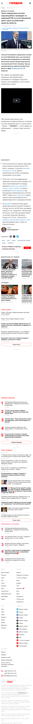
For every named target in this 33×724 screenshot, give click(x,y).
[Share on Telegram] (17, 236)
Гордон (3, 7)
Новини (3, 569)
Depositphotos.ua (22, 692)
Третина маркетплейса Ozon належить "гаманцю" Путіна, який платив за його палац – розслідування (19, 482)
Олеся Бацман (23, 629)
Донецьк (3, 617)
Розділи (18, 569)
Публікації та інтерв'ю (22, 575)
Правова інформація (6, 660)
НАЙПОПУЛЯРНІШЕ (8, 398)
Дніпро (3, 622)
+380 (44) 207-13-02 (10, 673)
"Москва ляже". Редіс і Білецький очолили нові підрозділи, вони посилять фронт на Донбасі (18, 420)
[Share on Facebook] (11, 236)
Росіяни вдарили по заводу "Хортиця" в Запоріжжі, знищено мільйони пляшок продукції (13, 475)
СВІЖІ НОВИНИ (6, 450)
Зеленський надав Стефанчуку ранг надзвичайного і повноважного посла (16, 427)
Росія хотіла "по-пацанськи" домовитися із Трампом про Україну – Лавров (14, 468)
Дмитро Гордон (23, 609)
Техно (2, 588)
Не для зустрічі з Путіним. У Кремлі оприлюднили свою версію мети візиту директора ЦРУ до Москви (17, 435)
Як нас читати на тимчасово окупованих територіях (7, 664)
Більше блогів (16, 344)
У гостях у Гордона (21, 577)
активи (3, 243)
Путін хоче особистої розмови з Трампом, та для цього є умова (15, 338)
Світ (11, 279)
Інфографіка (4, 596)
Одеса (3, 614)
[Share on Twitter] (14, 236)
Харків (3, 619)
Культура (3, 585)
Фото (17, 591)
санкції (13, 240)
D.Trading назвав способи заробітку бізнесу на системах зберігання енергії (15, 515)
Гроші (2, 577)
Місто (2, 606)
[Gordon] (16, 3)
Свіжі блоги (6, 309)
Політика (3, 575)
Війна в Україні (10, 7)
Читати (27, 247)
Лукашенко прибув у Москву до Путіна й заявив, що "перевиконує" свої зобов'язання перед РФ (16, 503)
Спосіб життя (4, 591)
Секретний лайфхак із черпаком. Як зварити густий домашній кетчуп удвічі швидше (8, 298)
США (19, 195)
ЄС (24, 195)
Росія (3, 240)
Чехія (8, 240)
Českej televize (17, 68)
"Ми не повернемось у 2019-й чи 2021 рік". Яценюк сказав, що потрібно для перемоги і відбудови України (14, 462)
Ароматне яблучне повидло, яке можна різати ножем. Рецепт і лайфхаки (17, 544)
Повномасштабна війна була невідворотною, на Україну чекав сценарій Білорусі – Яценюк (15, 497)
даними (7, 204)
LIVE (17, 585)
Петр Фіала (10, 243)
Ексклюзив (19, 588)
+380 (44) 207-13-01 (10, 671)
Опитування (19, 596)
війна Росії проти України (24, 240)
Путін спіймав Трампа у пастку (13, 319)
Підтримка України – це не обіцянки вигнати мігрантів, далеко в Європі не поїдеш (15, 332)
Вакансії (3, 652)
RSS (20, 637)
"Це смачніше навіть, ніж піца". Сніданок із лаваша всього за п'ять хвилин (18, 537)
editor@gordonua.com (10, 675)
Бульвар (5, 282)
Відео (17, 593)
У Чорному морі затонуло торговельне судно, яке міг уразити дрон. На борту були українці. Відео (16, 455)
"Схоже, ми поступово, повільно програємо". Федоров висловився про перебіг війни (16, 412)
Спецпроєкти (20, 601)
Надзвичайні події (6, 593)
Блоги (18, 580)
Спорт (2, 583)
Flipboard (21, 634)
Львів (2, 611)
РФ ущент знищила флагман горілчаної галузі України (18, 508)
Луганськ (3, 627)
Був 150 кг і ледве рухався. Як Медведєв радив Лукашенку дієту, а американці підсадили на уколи (17, 552)
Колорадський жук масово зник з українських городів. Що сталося (15, 559)
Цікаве (3, 599)
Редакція (3, 654)
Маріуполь (4, 625)
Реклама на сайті (5, 657)
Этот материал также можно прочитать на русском (16, 28)
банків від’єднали (17, 191)
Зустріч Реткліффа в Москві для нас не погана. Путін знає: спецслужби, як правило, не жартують (16, 325)
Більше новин (16, 520)
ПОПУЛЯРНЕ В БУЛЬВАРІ (10, 524)
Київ (2, 609)
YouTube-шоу (20, 599)
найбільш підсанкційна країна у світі (16, 220)
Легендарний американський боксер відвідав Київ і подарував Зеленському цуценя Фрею (16, 403)
